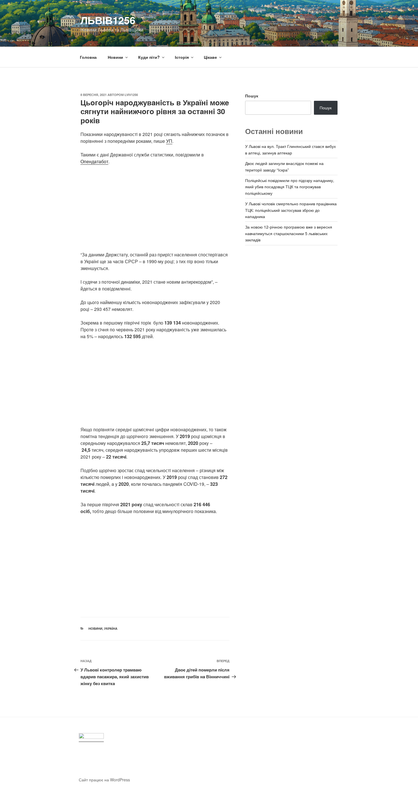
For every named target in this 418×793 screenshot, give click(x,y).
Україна (110, 628)
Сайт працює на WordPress (104, 779)
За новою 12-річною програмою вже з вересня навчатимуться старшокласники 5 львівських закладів (288, 233)
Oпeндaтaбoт (94, 161)
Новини (115, 57)
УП (169, 141)
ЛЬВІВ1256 (107, 19)
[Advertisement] (154, 211)
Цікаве (210, 57)
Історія (182, 57)
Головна (88, 57)
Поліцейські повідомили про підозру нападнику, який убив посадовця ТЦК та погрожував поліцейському (289, 186)
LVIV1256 (131, 95)
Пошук (251, 96)
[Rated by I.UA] (91, 737)
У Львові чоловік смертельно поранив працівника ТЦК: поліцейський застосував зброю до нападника (291, 210)
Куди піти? (149, 57)
